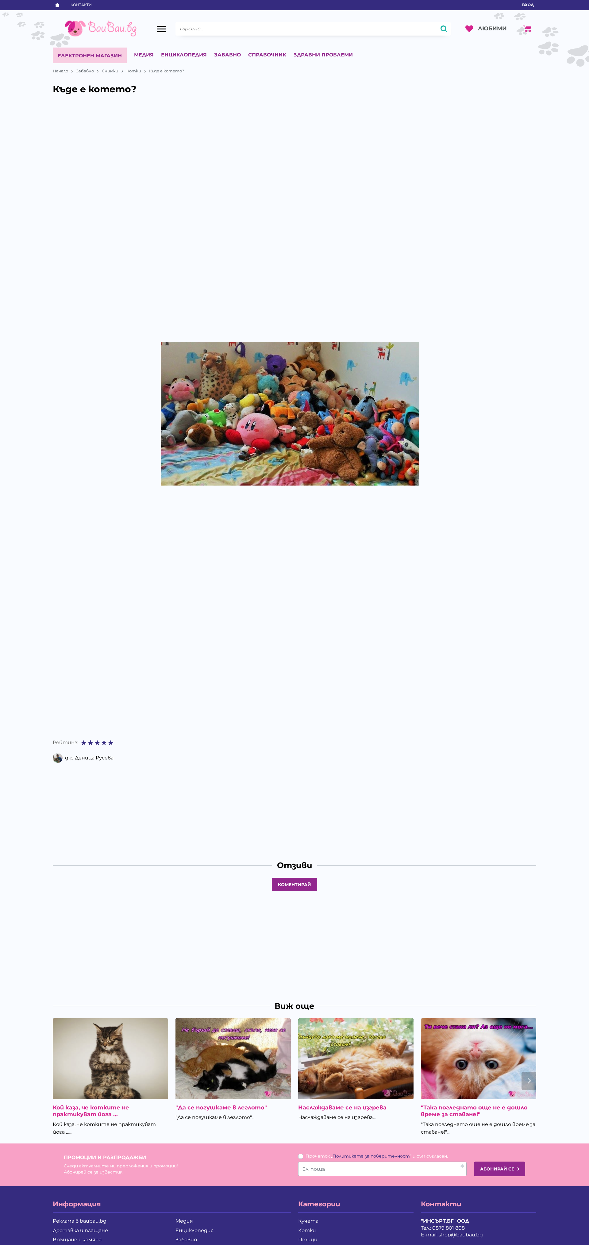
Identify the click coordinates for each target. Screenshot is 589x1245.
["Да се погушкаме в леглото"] (233, 1058)
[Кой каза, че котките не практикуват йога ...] (110, 1058)
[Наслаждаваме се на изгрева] (356, 1058)
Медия (144, 55)
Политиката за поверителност (371, 1156)
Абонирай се (497, 1169)
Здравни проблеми (323, 55)
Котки (133, 70)
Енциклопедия (184, 55)
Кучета (308, 1221)
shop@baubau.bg (461, 1235)
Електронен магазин (90, 56)
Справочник (267, 55)
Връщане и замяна (77, 1240)
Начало (60, 70)
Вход (528, 4)
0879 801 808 (448, 1228)
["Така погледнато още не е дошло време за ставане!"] (478, 1058)
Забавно (227, 55)
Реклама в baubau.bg (79, 1221)
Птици (308, 1240)
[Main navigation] (161, 29)
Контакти (81, 4)
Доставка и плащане (80, 1230)
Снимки (110, 70)
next (529, 1081)
